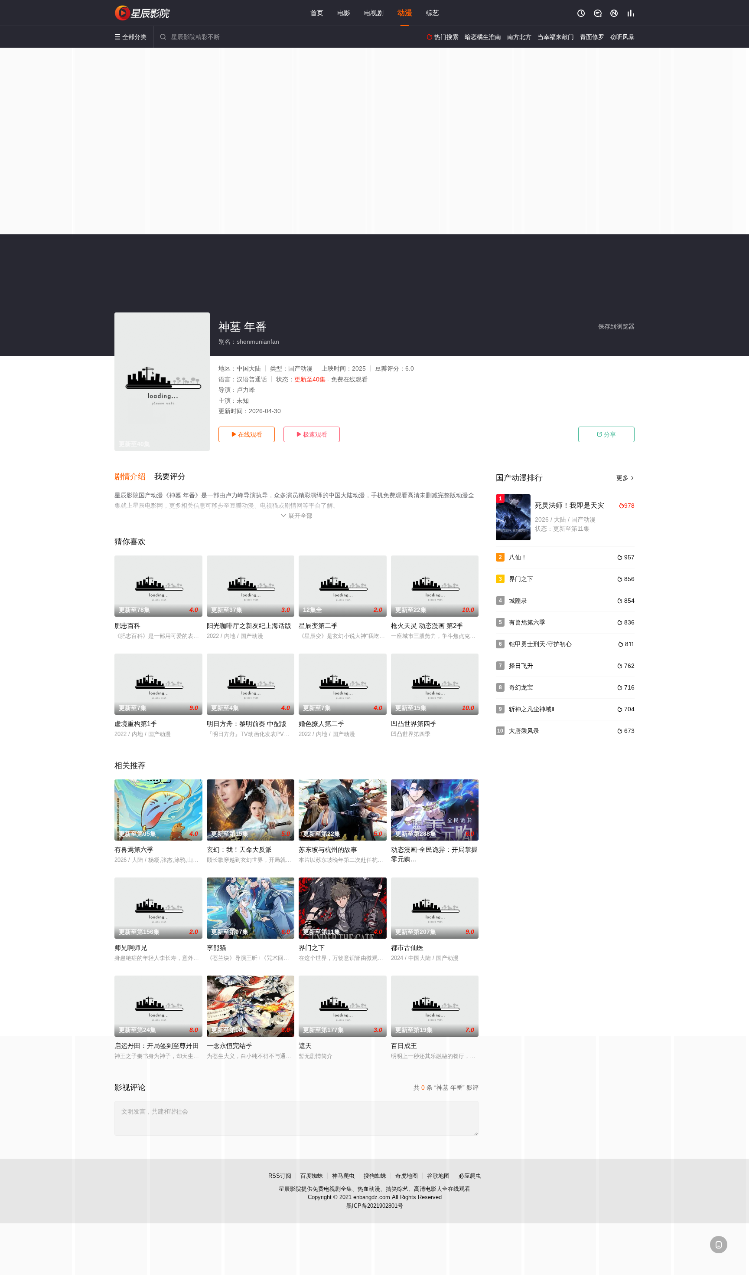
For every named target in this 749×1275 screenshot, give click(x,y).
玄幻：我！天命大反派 (239, 849)
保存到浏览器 (616, 326)
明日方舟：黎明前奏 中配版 (247, 723)
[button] (134, 477)
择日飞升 (521, 665)
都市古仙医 (407, 947)
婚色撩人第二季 (321, 723)
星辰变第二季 (318, 625)
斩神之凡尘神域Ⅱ (531, 709)
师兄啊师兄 (130, 947)
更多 (625, 477)
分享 (606, 434)
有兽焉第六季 (133, 849)
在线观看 (246, 434)
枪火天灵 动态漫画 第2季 (427, 625)
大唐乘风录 (524, 730)
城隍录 (518, 600)
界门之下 (312, 947)
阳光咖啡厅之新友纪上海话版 (249, 625)
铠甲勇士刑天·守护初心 (540, 644)
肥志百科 (127, 625)
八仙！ (518, 557)
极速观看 (311, 434)
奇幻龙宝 (521, 687)
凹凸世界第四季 (413, 723)
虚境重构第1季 (135, 723)
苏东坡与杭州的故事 (328, 849)
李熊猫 (216, 947)
